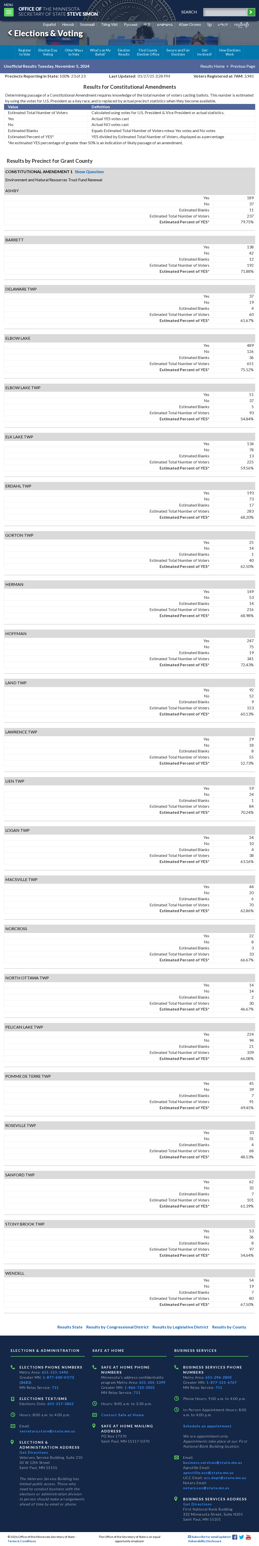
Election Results (124, 52)
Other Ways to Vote (74, 52)
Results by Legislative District (180, 1326)
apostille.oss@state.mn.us (208, 1472)
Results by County (229, 1326)
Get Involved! (204, 52)
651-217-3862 (60, 1403)
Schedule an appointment (207, 1426)
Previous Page (242, 66)
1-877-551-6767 (221, 1382)
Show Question (89, 171)
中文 (147, 24)
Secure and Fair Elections (178, 52)
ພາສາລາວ (165, 24)
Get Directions (33, 1452)
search (189, 11)
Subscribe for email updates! (211, 1537)
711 (55, 1387)
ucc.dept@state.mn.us (224, 1478)
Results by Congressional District (117, 1326)
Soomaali (87, 24)
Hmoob (68, 24)
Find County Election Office (148, 52)
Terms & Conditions (22, 1541)
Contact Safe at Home (122, 1415)
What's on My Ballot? (100, 52)
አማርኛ (223, 24)
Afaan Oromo (190, 24)
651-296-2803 (218, 1377)
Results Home (212, 66)
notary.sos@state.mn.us (206, 1488)
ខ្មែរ (209, 24)
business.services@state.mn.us (212, 1462)
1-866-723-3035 (139, 1387)
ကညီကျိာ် (241, 24)
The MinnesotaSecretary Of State (58, 11)
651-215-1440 (55, 1372)
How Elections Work (230, 52)
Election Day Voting (48, 52)
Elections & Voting (48, 33)
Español (49, 24)
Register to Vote (24, 52)
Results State (69, 1326)
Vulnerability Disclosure (204, 1541)
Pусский (130, 24)
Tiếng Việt (109, 24)
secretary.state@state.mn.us (47, 1431)
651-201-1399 (152, 1382)
